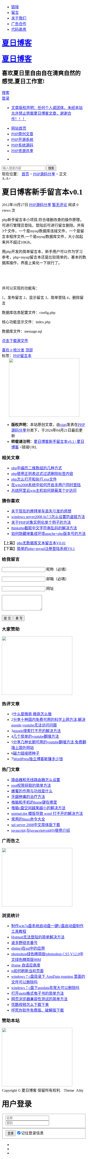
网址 (50, 589)
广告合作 (18, 24)
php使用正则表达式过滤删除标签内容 (42, 474)
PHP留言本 (22, 356)
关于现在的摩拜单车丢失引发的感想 (41, 511)
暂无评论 (59, 205)
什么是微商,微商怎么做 (32, 714)
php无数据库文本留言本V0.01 (41, 543)
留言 (15, 13)
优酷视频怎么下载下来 (30, 1005)
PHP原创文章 (22, 134)
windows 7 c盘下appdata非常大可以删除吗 (45, 988)
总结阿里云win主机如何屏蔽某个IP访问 (44, 491)
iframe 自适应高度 (25, 965)
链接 (15, 7)
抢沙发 (18, 350)
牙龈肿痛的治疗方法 (28, 797)
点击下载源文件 (15, 341)
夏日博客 (17, 43)
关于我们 (18, 18)
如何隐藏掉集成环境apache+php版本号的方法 (48, 534)
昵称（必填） (57, 569)
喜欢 (7, 350)
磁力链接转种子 (26, 753)
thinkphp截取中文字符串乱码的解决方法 (44, 528)
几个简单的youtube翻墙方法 (36, 736)
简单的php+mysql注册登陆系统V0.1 (46, 549)
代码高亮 (18, 29)
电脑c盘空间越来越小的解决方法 (38, 808)
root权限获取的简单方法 (31, 785)
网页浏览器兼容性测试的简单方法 (39, 999)
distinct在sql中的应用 (28, 948)
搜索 (5, 93)
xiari (63, 425)
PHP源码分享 (44, 174)
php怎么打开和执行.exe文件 (34, 479)
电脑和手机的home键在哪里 (34, 802)
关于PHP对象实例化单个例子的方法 (41, 522)
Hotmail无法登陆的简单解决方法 (38, 937)
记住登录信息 (32, 1133)
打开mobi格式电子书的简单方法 (37, 993)
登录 (5, 98)
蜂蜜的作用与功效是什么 (32, 791)
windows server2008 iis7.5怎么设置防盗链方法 (48, 517)
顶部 (29, 350)
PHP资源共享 (22, 151)
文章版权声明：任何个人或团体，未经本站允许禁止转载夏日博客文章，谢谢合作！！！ (47, 113)
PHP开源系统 (22, 140)
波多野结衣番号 (24, 943)
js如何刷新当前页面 (27, 971)
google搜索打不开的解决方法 (37, 731)
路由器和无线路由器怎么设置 (35, 780)
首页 (25, 174)
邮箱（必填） (57, 579)
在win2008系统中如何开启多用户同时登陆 (46, 485)
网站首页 (18, 128)
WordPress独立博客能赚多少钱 (38, 759)
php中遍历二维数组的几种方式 (36, 468)
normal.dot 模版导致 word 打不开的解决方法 (47, 814)
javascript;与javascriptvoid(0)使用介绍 (40, 830)
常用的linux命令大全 (28, 819)
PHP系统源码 (22, 145)
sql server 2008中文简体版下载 (35, 825)
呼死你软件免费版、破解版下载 (37, 1010)
